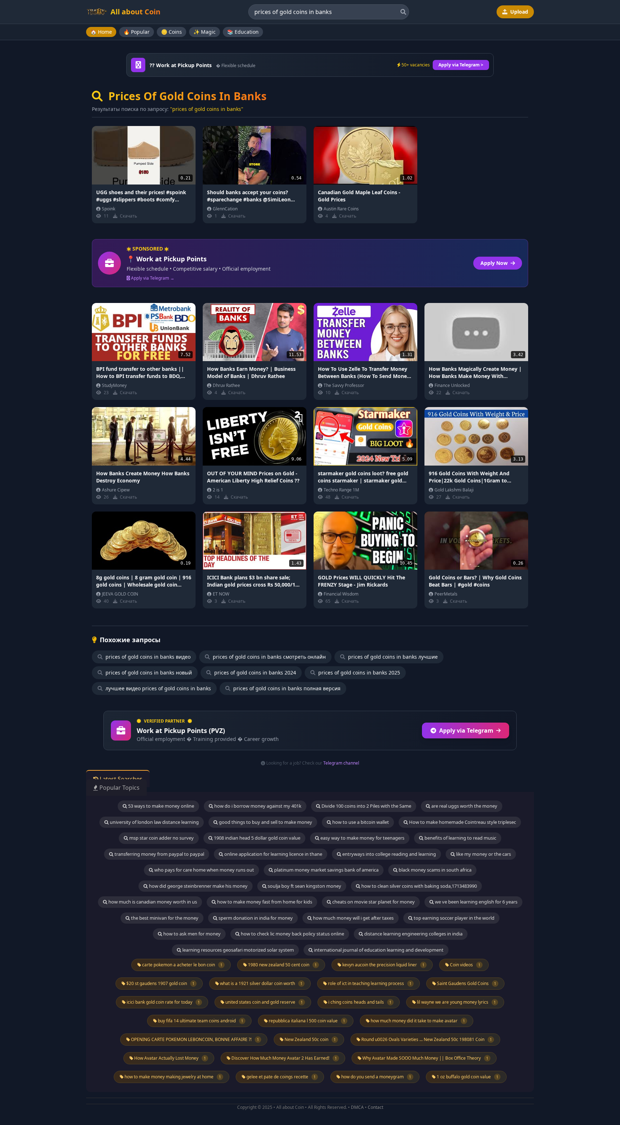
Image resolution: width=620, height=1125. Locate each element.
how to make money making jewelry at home (172, 1077)
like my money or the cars (483, 854)
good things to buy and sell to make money (265, 822)
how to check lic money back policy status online (292, 933)
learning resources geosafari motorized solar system (237, 950)
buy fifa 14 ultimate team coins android (200, 1021)
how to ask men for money (191, 933)
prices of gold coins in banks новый (148, 672)
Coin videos (464, 965)
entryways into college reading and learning (388, 854)
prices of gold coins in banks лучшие (392, 656)
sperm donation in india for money (255, 918)
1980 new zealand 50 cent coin (282, 965)
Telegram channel (341, 763)
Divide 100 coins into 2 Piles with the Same (365, 806)
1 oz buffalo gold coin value (467, 1077)
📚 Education (243, 31)
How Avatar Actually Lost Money (169, 1058)
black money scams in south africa (434, 870)
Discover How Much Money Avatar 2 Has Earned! (283, 1058)
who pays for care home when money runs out (203, 870)
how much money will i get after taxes (353, 918)
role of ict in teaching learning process (369, 983)
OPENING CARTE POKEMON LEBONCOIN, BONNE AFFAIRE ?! (194, 1039)
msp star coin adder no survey (161, 838)
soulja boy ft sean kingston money (304, 886)
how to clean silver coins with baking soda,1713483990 (418, 886)
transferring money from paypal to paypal (158, 854)
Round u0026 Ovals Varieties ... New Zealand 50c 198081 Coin (426, 1039)
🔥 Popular (136, 31)
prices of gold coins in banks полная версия (286, 688)
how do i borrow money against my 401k (257, 806)
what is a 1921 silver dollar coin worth (260, 983)
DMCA (357, 1107)
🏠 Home (101, 31)
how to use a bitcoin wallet (360, 822)
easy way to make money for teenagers (361, 838)
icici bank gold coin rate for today (163, 1002)
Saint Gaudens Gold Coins (466, 983)
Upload (518, 11)
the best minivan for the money (164, 918)
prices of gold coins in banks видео (147, 656)
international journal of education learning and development (378, 950)
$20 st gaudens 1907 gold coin (159, 983)
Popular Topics (119, 788)
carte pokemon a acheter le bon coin (181, 965)
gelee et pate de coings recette (280, 1077)
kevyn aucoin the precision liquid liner (382, 965)
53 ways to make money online (160, 806)
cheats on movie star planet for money (373, 901)
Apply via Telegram (466, 730)
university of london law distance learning (154, 822)
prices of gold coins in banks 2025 (358, 672)
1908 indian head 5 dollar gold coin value (256, 838)
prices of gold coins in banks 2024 (254, 672)
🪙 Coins (171, 31)
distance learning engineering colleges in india (412, 933)
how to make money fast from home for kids (264, 901)
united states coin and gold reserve (263, 1002)
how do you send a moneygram (375, 1077)
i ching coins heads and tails (359, 1002)
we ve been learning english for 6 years (475, 901)
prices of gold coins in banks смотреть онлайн (268, 656)
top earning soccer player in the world (453, 918)
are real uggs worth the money (463, 806)
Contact (375, 1107)
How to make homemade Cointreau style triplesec (462, 822)
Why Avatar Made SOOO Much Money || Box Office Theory (424, 1058)
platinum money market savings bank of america (326, 870)
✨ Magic (204, 31)
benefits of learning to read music (459, 838)
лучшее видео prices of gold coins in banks (157, 688)
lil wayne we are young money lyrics (456, 1002)
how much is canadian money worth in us (152, 901)
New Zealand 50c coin (309, 1039)
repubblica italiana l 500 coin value (306, 1021)
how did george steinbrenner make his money (198, 886)
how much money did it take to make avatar (417, 1021)
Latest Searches (120, 779)
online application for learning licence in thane (272, 854)
